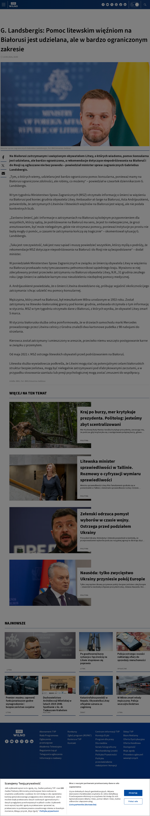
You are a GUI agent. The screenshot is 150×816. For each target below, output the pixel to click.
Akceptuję (133, 793)
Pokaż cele (133, 801)
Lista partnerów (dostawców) (82, 804)
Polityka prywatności (49, 811)
